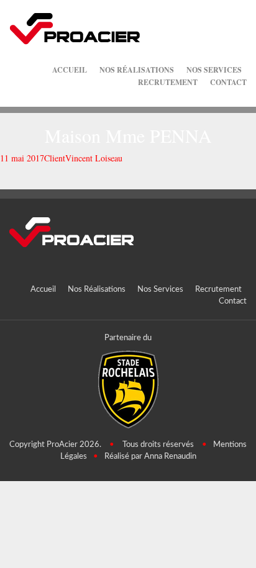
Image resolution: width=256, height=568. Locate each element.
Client (54, 158)
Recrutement (168, 82)
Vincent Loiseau (93, 158)
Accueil (69, 70)
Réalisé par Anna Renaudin (150, 457)
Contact (228, 82)
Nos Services (214, 70)
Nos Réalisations (136, 70)
